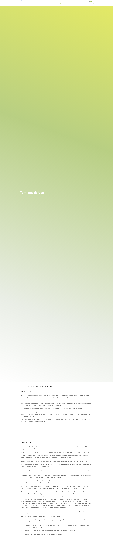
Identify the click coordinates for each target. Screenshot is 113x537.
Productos (61, 4)
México (91, 1)
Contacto (85, 1)
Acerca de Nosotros (72, 4)
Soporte (81, 4)
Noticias (74, 1)
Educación (80, 1)
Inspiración (88, 4)
